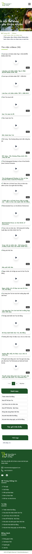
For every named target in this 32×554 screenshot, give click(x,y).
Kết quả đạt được (8, 492)
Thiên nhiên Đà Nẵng (9, 510)
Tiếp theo (21, 383)
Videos (14, 33)
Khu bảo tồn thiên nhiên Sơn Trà (12, 513)
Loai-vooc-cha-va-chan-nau (13, 35)
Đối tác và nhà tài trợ (9, 498)
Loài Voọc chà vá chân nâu (11, 515)
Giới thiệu (6, 489)
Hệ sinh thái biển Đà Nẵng (10, 524)
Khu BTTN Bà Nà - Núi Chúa (11, 518)
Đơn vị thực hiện (8, 495)
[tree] (14, 396)
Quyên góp (6, 545)
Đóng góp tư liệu (8, 539)
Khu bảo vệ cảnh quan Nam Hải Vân (13, 521)
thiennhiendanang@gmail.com (12, 467)
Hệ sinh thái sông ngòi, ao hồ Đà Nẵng (14, 527)
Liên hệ (5, 548)
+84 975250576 (8, 470)
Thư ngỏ (5, 486)
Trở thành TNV (7, 542)
